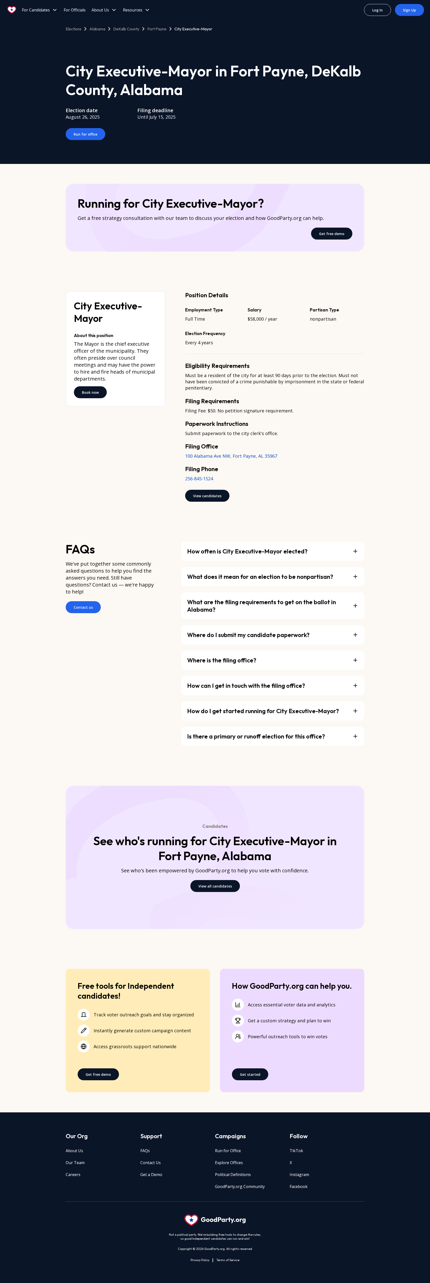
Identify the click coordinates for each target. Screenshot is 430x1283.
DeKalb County (126, 28)
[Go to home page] (12, 10)
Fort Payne (156, 28)
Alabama (97, 28)
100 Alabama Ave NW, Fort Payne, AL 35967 (231, 456)
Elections (73, 28)
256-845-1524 (199, 479)
